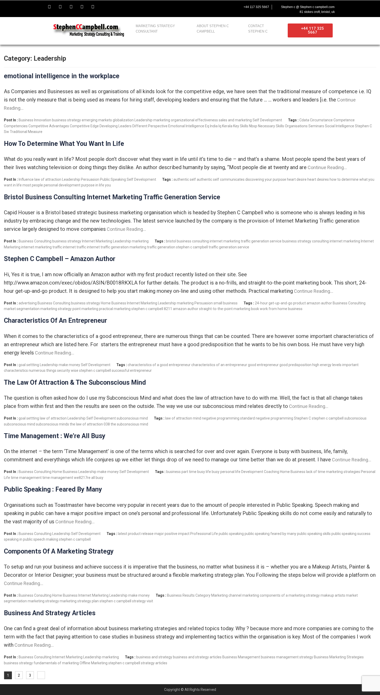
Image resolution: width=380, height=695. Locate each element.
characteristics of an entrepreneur (219, 365)
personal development (62, 185)
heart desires (318, 179)
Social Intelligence (339, 126)
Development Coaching (260, 472)
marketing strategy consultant (155, 28)
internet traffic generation (108, 247)
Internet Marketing (97, 241)
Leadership (143, 120)
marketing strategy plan (79, 601)
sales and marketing (235, 120)
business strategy (66, 120)
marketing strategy (56, 309)
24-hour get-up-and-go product (280, 303)
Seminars (316, 126)
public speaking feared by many (270, 534)
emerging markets (97, 120)
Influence (26, 179)
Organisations (296, 126)
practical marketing (115, 309)
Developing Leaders (116, 126)
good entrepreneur (263, 365)
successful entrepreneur (132, 370)
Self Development (267, 120)
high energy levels (326, 365)
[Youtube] (71, 7)
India (214, 126)
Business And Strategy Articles (49, 613)
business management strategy (287, 657)
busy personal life (226, 472)
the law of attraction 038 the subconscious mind (109, 424)
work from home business (281, 309)
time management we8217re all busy (72, 478)
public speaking (231, 534)
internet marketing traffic (41, 247)
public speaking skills (314, 534)
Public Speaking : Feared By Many (53, 489)
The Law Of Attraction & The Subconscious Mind (75, 382)
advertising (28, 303)
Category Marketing (211, 595)
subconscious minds (52, 424)
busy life (204, 472)
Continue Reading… (327, 167)
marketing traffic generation (152, 247)
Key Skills (240, 126)
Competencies (16, 126)
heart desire (297, 179)
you (108, 185)
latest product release (136, 534)
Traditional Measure (26, 132)
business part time (181, 472)
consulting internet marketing (336, 241)
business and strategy (154, 657)
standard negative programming (266, 418)
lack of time (315, 472)
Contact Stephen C (258, 28)
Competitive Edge (84, 126)
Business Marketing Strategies (339, 657)
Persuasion (90, 179)
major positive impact (171, 534)
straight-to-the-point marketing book (229, 309)
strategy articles (154, 663)
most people (32, 185)
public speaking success (350, 534)
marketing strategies (343, 472)
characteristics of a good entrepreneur (159, 365)
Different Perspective (150, 126)
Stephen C (363, 126)
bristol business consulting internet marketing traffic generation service (224, 241)
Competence (344, 120)
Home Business (113, 303)
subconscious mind (132, 418)
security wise (67, 370)
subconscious (355, 418)
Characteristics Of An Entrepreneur (55, 320)
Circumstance (321, 120)
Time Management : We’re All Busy (54, 436)
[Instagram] (82, 7)
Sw (6, 132)
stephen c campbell (192, 247)
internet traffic (74, 247)
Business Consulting (35, 241)
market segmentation (22, 309)
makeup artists (333, 595)
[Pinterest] (93, 7)
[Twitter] (60, 7)
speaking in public (18, 539)
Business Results (181, 595)
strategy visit (142, 601)
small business (226, 303)
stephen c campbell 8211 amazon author (164, 309)
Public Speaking (113, 179)
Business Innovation (35, 120)
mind (197, 418)
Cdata (304, 120)
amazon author (319, 303)
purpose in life (92, 185)
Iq (219, 126)
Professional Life (204, 534)
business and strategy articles (197, 657)
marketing (161, 120)
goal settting (29, 365)
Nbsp (253, 126)
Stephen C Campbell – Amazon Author (59, 259)
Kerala (227, 126)
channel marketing (244, 595)
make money (69, 365)
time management (26, 478)
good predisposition (295, 365)
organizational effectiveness (194, 120)
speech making (45, 539)
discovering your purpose (265, 179)
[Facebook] (49, 7)
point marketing (85, 309)
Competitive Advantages (48, 126)
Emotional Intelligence (186, 126)
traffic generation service (229, 247)
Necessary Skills (271, 126)
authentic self (184, 179)
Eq (207, 126)
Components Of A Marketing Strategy (59, 551)
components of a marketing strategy (290, 595)
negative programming (220, 418)
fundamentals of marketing (56, 663)
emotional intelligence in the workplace (61, 76)
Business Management (241, 657)
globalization (123, 120)
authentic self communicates (221, 179)
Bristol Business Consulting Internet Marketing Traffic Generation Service (112, 197)
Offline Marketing (94, 663)
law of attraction (47, 179)
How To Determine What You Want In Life (64, 143)
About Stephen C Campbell (213, 28)
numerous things (42, 370)
